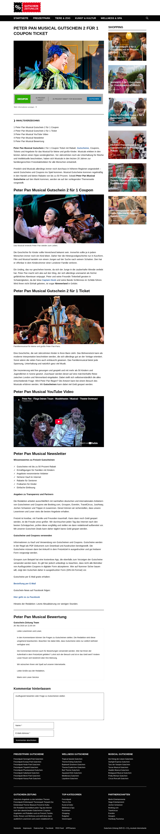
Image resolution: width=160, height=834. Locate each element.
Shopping (65, 813)
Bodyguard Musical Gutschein (119, 773)
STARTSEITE (21, 18)
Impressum (27, 828)
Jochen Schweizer (115, 805)
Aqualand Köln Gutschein (72, 773)
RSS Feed (60, 828)
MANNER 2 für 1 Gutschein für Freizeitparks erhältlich (125, 84)
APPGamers (71, 828)
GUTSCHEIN (94, 99)
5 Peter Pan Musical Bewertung (29, 141)
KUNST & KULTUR (85, 18)
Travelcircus (113, 810)
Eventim (111, 813)
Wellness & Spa (68, 808)
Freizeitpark (66, 799)
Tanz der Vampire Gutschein (119, 764)
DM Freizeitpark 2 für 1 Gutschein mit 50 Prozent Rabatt (124, 49)
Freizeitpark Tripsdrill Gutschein (26, 767)
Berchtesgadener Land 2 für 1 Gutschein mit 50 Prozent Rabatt (127, 213)
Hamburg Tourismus (116, 819)
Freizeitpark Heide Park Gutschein (27, 764)
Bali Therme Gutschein (71, 770)
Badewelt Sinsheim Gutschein (73, 764)
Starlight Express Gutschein (119, 762)
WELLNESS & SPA (111, 18)
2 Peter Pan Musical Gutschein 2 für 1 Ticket (35, 131)
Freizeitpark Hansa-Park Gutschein (27, 778)
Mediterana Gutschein (70, 776)
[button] (147, 18)
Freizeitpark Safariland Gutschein (26, 773)
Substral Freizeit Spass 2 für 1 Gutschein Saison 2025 (127, 116)
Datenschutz (38, 828)
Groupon (111, 816)
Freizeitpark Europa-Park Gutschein (27, 762)
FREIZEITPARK (41, 18)
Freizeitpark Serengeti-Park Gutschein (28, 759)
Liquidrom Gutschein (70, 778)
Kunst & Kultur (67, 805)
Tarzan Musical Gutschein (118, 767)
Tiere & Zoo (66, 802)
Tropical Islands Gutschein (72, 759)
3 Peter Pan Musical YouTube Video (31, 134)
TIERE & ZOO (62, 18)
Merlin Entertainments (116, 799)
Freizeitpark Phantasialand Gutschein (28, 770)
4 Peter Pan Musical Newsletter (29, 138)
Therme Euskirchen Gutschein (73, 767)
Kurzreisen (66, 810)
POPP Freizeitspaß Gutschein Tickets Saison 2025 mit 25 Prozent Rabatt (127, 180)
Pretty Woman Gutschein (117, 776)
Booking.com (113, 808)
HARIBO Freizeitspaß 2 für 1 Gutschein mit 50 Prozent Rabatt (126, 148)
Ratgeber (65, 816)
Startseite (17, 828)
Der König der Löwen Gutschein (120, 759)
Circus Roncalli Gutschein (118, 778)
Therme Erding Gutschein (72, 762)
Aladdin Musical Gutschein (118, 770)
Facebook (49, 828)
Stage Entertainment (116, 802)
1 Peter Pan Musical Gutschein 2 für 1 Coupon (36, 127)
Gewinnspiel (67, 819)
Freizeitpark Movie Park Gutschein (27, 776)
